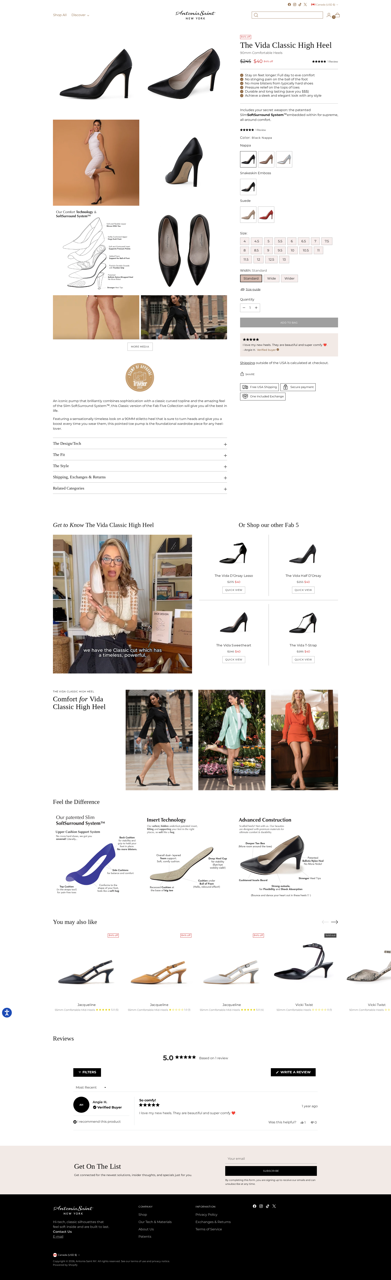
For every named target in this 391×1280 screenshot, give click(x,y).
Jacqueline (87, 1005)
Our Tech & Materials (155, 1222)
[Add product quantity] (244, 308)
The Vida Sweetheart (234, 645)
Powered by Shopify (65, 1264)
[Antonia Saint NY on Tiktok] (300, 4)
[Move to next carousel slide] (334, 921)
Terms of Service (209, 1229)
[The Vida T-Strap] (303, 623)
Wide (271, 278)
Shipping (247, 363)
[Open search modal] (256, 15)
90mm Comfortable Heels (261, 53)
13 (284, 259)
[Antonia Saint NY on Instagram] (295, 4)
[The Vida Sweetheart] (233, 623)
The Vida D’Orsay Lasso (234, 576)
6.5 (303, 241)
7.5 (327, 241)
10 (292, 250)
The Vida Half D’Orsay (303, 576)
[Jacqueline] (86, 965)
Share (250, 374)
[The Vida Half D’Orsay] (303, 553)
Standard (251, 278)
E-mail (58, 1236)
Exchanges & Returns (213, 1222)
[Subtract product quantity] (256, 308)
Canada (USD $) (325, 4)
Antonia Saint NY (86, 1261)
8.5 (256, 250)
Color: (256, 138)
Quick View (233, 590)
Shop (142, 1215)
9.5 (280, 250)
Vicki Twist (304, 1005)
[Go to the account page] (327, 15)
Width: (253, 270)
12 (258, 259)
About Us (146, 1229)
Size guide (253, 289)
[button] (325, 61)
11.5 (246, 259)
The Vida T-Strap (303, 645)
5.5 (280, 241)
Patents (144, 1236)
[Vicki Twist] (304, 965)
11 (318, 250)
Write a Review (297, 1073)
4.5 (256, 241)
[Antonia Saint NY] (195, 15)
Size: (243, 233)
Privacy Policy (206, 1215)
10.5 (306, 250)
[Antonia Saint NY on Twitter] (305, 4)
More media (140, 346)
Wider (289, 278)
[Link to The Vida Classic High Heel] (266, 159)
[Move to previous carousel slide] (325, 922)
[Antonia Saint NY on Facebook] (289, 4)
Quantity (247, 299)
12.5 (271, 259)
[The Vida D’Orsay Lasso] (233, 553)
